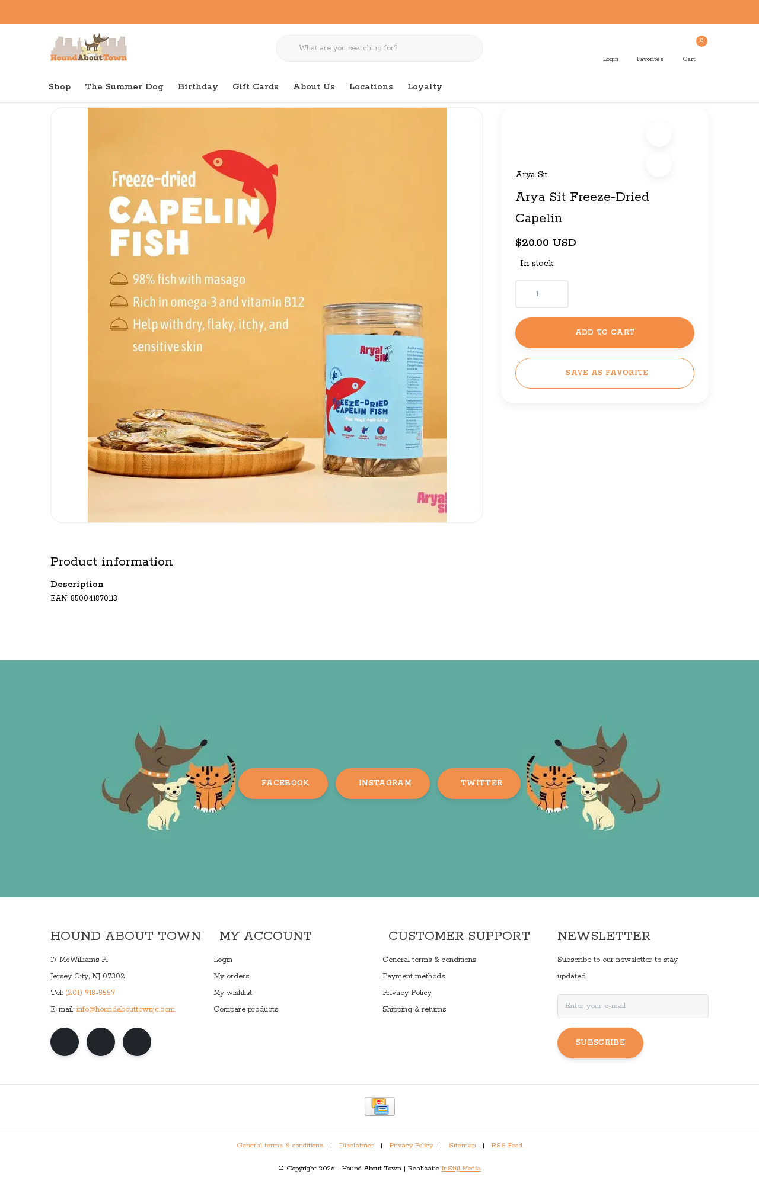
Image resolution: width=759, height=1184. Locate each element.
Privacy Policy (411, 1145)
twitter (481, 783)
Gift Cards (255, 87)
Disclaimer (356, 1145)
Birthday (198, 87)
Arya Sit (531, 174)
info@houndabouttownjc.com (125, 1009)
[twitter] (137, 1042)
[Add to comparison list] (659, 164)
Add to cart (605, 332)
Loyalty (424, 87)
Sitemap (462, 1145)
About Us (314, 87)
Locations (371, 87)
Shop (60, 87)
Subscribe (600, 1042)
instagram (385, 783)
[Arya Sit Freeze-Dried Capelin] (266, 315)
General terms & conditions (280, 1145)
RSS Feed (507, 1145)
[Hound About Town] (88, 47)
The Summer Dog (124, 87)
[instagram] (101, 1042)
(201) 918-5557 (90, 993)
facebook (285, 783)
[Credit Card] (380, 1106)
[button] (659, 134)
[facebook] (64, 1042)
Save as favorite (607, 372)
